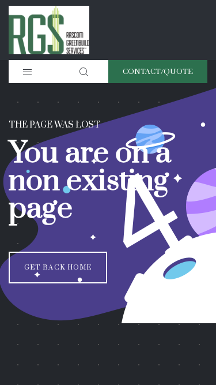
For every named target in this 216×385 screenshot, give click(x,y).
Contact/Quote (158, 71)
